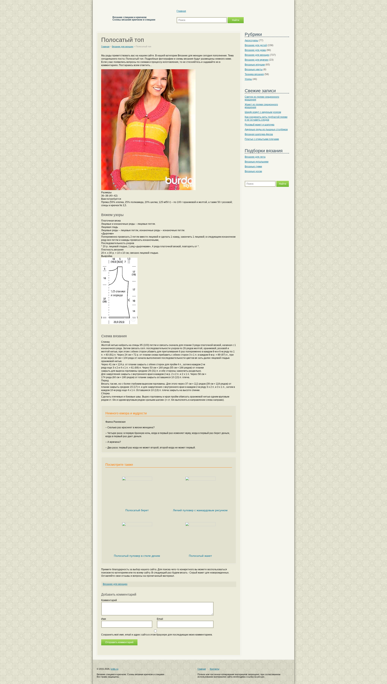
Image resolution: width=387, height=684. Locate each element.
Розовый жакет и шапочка (259, 124)
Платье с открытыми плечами (262, 139)
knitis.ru (114, 669)
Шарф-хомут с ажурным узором (263, 112)
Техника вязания (254, 74)
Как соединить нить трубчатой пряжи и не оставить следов (266, 118)
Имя (103, 619)
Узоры (248, 79)
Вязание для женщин (115, 584)
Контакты (214, 669)
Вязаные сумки (253, 166)
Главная (181, 11)
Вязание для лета (255, 156)
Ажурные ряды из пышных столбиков (266, 129)
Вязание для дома (255, 50)
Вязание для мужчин (256, 59)
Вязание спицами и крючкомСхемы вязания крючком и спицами (133, 18)
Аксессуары (251, 40)
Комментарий (109, 600)
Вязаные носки (253, 171)
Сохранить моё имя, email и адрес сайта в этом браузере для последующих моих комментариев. (156, 634)
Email (160, 619)
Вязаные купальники (256, 161)
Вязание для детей (256, 45)
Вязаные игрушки (255, 64)
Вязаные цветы (254, 69)
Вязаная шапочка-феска (259, 134)
